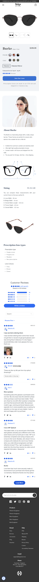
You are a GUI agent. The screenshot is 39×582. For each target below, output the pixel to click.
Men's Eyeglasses (14, 516)
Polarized (6, 66)
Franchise (12, 542)
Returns (24, 539)
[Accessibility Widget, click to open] (3, 578)
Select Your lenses (19, 78)
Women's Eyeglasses (15, 510)
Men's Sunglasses (14, 519)
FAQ (23, 530)
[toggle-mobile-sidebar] (3, 4)
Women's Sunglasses (15, 513)
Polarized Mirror (17, 66)
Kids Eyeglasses (13, 522)
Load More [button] (19, 483)
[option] (19, 19)
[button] (6, 73)
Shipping (24, 536)
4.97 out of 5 (24, 286)
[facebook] (5, 2)
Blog (11, 539)
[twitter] (8, 2)
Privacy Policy (25, 542)
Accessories (12, 536)
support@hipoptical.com (19, 556)
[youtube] (18, 2)
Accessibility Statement (27, 548)
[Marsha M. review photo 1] (8, 350)
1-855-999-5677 (20, 566)
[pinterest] (14, 2)
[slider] (8, 326)
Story (11, 530)
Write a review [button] (19, 306)
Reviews (12, 533)
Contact (24, 545)
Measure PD (25, 533)
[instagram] (11, 2)
